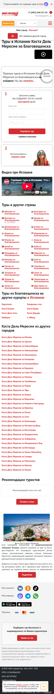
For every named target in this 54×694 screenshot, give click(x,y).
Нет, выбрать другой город (32, 36)
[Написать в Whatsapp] (35, 596)
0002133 (47, 692)
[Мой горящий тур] (10, 14)
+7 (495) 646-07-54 (37, 12)
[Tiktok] (35, 588)
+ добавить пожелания (27, 136)
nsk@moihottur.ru (9, 680)
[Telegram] (28, 596)
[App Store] (24, 604)
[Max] (46, 4)
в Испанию (35, 297)
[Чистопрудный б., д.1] (51, 12)
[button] (43, 54)
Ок (43, 686)
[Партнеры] (25, 612)
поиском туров (18, 156)
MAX (41, 4)
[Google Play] (9, 604)
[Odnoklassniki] (28, 588)
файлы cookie (22, 684)
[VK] (20, 588)
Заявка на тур (8, 23)
